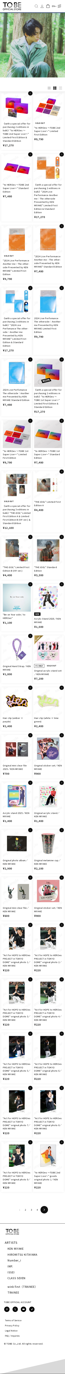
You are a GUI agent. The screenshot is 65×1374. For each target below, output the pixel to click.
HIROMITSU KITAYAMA (22, 1254)
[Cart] (48, 6)
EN (53, 6)
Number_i (14, 1260)
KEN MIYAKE (16, 1249)
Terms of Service (13, 1320)
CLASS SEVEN (17, 1278)
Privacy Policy (12, 1325)
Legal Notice (11, 1330)
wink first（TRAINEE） (22, 1287)
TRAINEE (13, 1292)
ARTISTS (11, 1242)
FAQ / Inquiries (12, 1335)
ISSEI (11, 1272)
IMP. (10, 1266)
